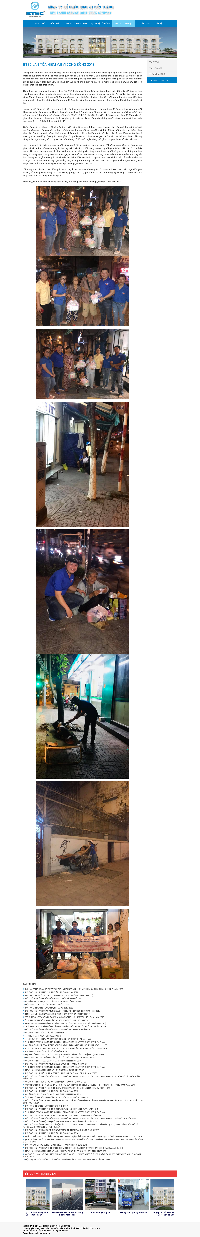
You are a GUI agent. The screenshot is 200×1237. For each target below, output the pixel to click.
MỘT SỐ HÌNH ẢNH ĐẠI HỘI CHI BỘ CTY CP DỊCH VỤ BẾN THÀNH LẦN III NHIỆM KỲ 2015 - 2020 (67, 1088)
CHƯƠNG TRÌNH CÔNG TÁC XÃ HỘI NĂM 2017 (46, 1033)
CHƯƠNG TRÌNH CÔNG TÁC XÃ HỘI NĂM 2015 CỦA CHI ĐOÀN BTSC (55, 1082)
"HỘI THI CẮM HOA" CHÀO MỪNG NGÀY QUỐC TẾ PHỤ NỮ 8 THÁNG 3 (56, 1020)
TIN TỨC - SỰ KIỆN (123, 23)
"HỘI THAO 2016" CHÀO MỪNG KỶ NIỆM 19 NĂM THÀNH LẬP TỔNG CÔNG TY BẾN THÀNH (65, 1042)
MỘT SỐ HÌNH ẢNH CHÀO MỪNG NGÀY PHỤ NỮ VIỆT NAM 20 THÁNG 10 (57, 1029)
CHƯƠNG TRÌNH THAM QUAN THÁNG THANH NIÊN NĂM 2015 (53, 1094)
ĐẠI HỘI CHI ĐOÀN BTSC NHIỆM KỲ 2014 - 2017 (46, 1106)
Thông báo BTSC (157, 74)
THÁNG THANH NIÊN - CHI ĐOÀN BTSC (43, 1036)
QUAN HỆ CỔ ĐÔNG (100, 23)
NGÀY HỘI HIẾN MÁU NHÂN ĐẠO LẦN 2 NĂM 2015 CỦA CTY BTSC (54, 1070)
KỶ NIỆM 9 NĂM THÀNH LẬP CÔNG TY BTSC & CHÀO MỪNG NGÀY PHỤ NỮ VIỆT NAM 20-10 (66, 1048)
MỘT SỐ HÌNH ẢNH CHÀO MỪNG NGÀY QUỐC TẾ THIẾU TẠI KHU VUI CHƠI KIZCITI (62, 1130)
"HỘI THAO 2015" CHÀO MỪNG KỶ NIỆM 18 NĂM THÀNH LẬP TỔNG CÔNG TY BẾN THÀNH (65, 1067)
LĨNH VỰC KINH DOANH (76, 23)
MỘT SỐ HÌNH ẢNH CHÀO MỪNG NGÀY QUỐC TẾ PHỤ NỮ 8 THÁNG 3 (56, 1064)
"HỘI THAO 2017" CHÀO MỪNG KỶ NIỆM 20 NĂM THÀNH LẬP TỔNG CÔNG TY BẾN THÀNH (65, 1026)
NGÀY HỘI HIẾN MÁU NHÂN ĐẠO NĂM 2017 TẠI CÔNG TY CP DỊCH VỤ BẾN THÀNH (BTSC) (65, 1023)
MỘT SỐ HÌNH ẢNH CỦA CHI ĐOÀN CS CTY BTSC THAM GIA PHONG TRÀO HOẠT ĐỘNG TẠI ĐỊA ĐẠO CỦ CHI (74, 1148)
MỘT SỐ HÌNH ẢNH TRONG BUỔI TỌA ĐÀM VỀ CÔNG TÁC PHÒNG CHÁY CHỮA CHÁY (63, 1115)
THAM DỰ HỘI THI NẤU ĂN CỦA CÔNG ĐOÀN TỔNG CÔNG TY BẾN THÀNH (58, 1039)
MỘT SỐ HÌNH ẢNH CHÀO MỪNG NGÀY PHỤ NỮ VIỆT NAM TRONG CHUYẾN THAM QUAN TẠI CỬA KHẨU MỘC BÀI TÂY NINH (80, 1118)
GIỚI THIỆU (55, 23)
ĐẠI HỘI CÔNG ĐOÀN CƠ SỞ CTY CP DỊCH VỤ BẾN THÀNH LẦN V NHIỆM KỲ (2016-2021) (64, 1054)
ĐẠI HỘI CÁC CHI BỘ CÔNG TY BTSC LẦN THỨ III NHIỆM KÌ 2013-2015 (56, 1145)
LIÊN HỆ (158, 23)
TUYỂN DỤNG (143, 23)
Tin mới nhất (155, 68)
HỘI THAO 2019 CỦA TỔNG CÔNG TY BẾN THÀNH (47, 1005)
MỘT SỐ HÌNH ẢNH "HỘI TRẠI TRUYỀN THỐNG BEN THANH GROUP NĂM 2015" (61, 1073)
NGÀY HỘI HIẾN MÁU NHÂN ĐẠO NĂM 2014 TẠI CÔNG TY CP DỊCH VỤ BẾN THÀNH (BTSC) (65, 1151)
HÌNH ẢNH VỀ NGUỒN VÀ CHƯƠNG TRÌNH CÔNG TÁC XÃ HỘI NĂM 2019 (57, 1014)
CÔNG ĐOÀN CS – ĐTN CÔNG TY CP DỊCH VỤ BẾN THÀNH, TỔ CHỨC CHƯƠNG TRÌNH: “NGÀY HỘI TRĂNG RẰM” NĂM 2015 (80, 1085)
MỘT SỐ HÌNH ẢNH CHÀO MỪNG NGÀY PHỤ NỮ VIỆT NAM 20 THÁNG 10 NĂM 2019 (62, 1011)
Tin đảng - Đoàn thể (159, 80)
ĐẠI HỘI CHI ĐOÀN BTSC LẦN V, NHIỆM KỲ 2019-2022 (49, 1008)
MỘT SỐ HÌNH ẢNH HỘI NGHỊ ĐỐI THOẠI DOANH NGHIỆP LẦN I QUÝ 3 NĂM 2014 (61, 1121)
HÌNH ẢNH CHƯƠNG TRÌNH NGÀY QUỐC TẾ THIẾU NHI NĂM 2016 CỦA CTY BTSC (61, 1057)
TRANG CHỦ (39, 23)
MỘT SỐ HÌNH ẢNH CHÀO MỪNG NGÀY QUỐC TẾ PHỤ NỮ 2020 (53, 998)
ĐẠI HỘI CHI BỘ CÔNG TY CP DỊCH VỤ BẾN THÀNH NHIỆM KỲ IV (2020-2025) (59, 995)
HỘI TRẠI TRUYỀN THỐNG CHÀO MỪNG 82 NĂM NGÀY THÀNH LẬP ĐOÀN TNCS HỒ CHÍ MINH (67, 1159)
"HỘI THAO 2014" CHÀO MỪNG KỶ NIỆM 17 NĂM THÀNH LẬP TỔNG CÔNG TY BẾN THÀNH (65, 1112)
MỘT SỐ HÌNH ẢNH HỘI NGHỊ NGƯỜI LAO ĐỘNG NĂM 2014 (51, 1133)
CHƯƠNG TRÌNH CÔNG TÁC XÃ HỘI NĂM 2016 (46, 1051)
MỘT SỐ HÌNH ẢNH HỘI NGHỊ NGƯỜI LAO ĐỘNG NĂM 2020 (51, 992)
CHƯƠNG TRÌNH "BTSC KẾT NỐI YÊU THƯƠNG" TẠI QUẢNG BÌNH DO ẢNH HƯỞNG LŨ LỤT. (66, 1045)
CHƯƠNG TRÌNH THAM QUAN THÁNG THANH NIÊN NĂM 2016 (53, 1061)
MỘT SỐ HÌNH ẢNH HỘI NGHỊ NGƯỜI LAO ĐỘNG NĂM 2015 (51, 1091)
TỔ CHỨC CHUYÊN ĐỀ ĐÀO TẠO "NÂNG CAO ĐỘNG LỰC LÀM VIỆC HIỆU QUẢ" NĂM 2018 (64, 1017)
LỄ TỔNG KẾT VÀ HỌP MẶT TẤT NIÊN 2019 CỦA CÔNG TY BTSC (54, 1001)
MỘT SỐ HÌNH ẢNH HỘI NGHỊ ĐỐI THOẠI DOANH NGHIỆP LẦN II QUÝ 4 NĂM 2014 (61, 1109)
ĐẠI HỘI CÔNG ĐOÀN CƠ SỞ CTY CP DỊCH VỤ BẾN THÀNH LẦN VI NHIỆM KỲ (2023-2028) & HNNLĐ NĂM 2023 (74, 989)
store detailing (170, 1229)
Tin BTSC (154, 62)
